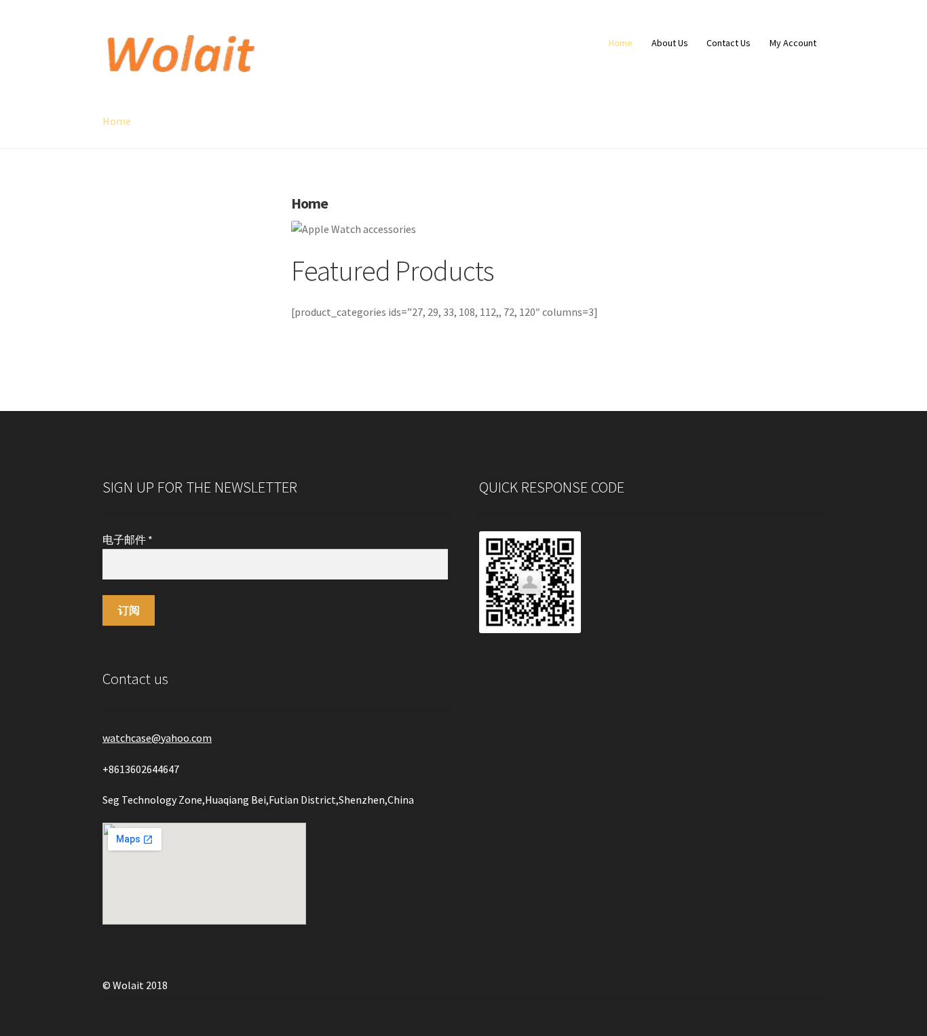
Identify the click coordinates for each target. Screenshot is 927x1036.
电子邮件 (127, 539)
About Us (669, 43)
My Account (793, 43)
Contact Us (728, 43)
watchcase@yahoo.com (157, 738)
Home (620, 43)
